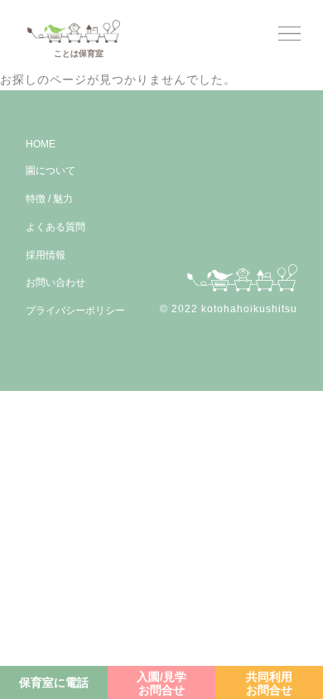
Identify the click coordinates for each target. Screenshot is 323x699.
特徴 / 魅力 (49, 199)
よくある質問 (55, 227)
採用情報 (45, 254)
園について (50, 170)
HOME (40, 144)
